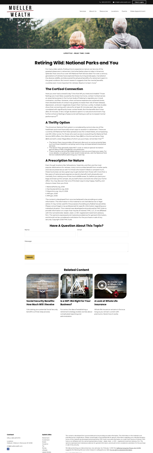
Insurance (45, 444)
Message (28, 241)
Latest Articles (46, 452)
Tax (43, 446)
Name (27, 230)
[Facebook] (8, 449)
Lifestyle (44, 450)
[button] (83, 11)
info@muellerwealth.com (123, 2)
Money (44, 448)
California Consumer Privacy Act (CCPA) (128, 448)
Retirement (45, 438)
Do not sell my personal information (121, 450)
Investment (45, 440)
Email (79, 230)
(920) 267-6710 (106, 2)
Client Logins (139, 2)
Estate (44, 442)
